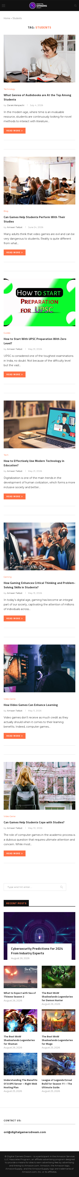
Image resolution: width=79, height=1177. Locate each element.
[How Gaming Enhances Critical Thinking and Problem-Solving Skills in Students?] (39, 546)
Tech (6, 455)
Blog (6, 211)
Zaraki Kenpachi (15, 105)
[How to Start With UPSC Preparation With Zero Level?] (39, 302)
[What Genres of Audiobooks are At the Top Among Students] (39, 58)
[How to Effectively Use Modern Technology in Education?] (39, 424)
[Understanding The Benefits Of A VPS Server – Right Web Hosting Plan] (20, 1064)
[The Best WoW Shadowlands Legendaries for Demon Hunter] (58, 977)
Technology (9, 89)
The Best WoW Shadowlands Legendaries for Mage (57, 1040)
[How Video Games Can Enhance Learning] (39, 668)
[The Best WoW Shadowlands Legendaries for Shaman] (20, 1020)
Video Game (9, 699)
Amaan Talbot (14, 227)
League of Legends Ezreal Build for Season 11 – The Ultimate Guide (57, 1083)
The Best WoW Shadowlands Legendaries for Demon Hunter (57, 996)
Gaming (8, 577)
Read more (13, 130)
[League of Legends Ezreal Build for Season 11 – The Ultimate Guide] (58, 1064)
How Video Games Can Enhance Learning (31, 705)
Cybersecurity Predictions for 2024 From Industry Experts (37, 950)
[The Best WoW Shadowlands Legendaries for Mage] (58, 1020)
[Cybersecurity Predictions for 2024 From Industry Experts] (39, 936)
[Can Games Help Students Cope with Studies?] (39, 786)
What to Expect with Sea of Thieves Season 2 (20, 994)
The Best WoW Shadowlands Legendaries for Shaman (19, 1040)
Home (7, 18)
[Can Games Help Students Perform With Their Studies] (39, 180)
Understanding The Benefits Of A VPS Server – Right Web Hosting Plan (20, 1083)
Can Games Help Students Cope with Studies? (34, 822)
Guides (7, 333)
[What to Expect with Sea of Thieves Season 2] (20, 977)
